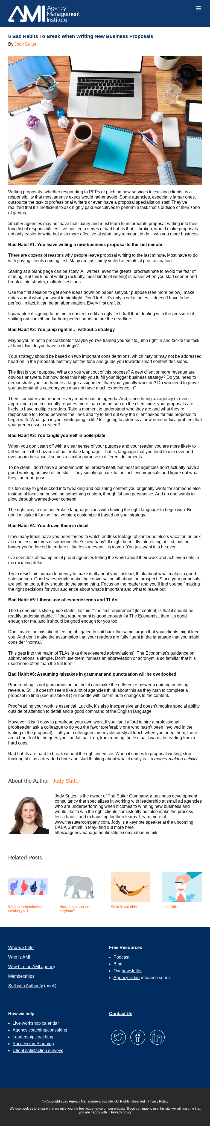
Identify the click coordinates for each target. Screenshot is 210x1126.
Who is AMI (19, 957)
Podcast (121, 957)
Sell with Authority (25, 985)
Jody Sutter (25, 44)
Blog (117, 964)
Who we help (21, 947)
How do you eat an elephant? (74, 909)
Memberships (21, 976)
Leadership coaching (33, 1037)
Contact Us (120, 1013)
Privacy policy (121, 1112)
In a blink (169, 907)
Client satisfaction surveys (38, 1050)
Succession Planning (33, 1043)
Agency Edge (126, 977)
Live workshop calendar (36, 1023)
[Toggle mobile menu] (199, 8)
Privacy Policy (157, 1101)
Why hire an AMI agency (31, 966)
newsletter (132, 970)
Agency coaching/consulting (40, 1030)
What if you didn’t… (126, 907)
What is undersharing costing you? (25, 909)
